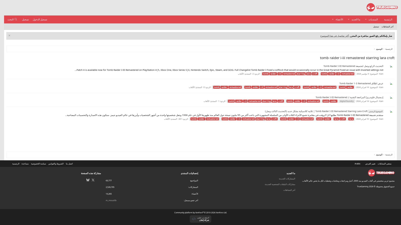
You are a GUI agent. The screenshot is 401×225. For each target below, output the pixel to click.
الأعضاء (339, 19)
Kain (381, 73)
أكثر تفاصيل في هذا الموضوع (334, 35)
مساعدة (25, 163)
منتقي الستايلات (385, 163)
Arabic (358, 163)
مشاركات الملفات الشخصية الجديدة (280, 184)
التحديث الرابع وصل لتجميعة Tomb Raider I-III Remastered (353, 66)
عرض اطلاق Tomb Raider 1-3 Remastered (361, 83)
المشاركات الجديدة (287, 178)
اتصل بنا (69, 163)
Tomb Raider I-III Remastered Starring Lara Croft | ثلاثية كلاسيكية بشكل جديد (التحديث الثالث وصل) (324, 111)
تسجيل (376, 26)
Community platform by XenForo (200, 212)
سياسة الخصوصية (38, 163)
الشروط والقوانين (56, 163)
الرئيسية (388, 19)
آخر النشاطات (387, 26)
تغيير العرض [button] (370, 163)
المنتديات (373, 19)
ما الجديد (356, 19)
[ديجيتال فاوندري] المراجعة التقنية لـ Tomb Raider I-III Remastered (349, 97)
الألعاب (241, 73)
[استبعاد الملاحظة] (9, 36)
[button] (365, 19)
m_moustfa (111, 200)
